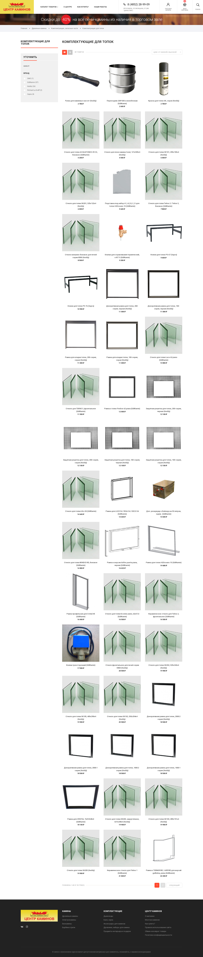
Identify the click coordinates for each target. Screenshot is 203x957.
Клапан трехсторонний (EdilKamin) (80, 665)
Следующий (174, 885)
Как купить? (83, 7)
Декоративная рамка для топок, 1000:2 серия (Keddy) (122, 769)
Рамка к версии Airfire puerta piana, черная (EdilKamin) (122, 563)
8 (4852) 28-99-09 (138, 4)
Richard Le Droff (34, 90)
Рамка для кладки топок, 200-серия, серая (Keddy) (80, 358)
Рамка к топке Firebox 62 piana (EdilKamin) (122, 409)
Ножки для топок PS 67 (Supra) (163, 255)
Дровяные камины (70, 916)
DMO (30, 78)
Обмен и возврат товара (155, 931)
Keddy (31, 86)
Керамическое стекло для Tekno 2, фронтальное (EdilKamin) (163, 615)
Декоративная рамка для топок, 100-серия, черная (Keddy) (164, 307)
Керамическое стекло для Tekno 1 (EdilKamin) (122, 871)
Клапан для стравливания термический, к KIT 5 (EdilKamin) (122, 256)
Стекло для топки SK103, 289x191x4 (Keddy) (163, 820)
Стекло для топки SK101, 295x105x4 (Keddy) (163, 153)
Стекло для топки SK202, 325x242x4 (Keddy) (163, 666)
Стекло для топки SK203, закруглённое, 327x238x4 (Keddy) (122, 820)
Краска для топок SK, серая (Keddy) (163, 101)
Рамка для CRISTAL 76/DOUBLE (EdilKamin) (80, 820)
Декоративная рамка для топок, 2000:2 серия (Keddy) (163, 717)
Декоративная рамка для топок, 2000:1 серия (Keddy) (80, 769)
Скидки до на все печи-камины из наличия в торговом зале (101, 19)
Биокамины (67, 924)
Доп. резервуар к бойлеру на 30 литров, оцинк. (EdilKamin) (163, 512)
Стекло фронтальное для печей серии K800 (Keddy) (122, 666)
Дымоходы (108, 916)
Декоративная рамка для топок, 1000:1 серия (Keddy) (163, 769)
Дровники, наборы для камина (117, 927)
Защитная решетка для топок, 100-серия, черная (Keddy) (122, 461)
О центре (68, 7)
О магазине (149, 916)
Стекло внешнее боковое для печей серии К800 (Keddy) (81, 256)
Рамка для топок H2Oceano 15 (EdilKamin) (163, 562)
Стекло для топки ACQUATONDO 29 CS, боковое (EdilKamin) (80, 153)
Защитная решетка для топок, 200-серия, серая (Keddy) (80, 461)
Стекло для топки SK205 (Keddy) (81, 870)
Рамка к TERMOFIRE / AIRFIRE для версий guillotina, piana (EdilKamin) (163, 871)
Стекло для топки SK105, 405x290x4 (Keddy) (81, 717)
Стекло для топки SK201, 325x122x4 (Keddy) (81, 204)
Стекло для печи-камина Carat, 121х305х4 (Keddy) (122, 153)
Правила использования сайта (158, 927)
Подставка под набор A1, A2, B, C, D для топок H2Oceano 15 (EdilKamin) (122, 204)
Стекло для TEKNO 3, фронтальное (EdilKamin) (81, 410)
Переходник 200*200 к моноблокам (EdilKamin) (122, 102)
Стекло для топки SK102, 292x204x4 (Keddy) (122, 717)
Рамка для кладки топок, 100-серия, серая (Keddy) (122, 358)
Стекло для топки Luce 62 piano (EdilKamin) (163, 358)
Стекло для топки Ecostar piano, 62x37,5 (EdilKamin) (122, 615)
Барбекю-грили (68, 927)
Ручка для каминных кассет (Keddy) (80, 101)
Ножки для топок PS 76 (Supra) (81, 306)
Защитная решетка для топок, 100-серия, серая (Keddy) (163, 461)
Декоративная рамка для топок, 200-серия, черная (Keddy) (122, 307)
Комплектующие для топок (35, 42)
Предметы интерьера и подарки (117, 931)
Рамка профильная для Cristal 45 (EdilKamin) (81, 615)
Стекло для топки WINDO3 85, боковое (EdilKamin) (80, 563)
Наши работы (100, 7)
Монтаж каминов (152, 920)
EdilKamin (32, 82)
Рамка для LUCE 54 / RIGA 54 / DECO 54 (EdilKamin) (122, 512)
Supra (30, 94)
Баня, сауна (108, 920)
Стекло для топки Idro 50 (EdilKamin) (80, 511)
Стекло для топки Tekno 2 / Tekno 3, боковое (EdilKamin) (163, 204)
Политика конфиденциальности (158, 935)
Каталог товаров (48, 7)
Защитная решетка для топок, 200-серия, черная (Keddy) (163, 410)
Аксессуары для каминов (114, 924)
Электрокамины (69, 920)
